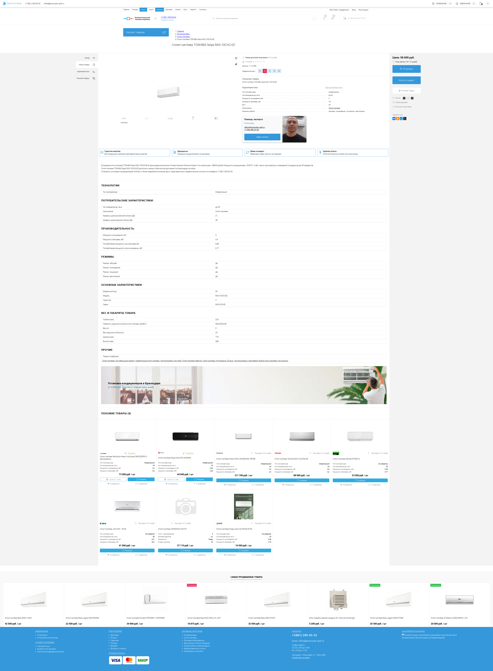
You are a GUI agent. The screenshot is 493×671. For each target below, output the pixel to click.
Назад (87, 58)
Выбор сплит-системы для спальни (273, 361)
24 (279, 71)
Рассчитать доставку (403, 106)
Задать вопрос (262, 137)
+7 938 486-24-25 (251, 130)
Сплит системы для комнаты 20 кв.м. (218, 361)
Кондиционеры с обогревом (246, 361)
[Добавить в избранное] (236, 58)
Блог (185, 10)
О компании (42, 635)
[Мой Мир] (401, 118)
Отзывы (135, 10)
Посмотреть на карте (301, 658)
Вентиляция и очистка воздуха (197, 643)
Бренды (159, 10)
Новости (193, 10)
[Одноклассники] (397, 118)
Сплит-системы (190, 638)
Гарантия (115, 640)
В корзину (142, 479)
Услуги (151, 10)
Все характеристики (334, 87)
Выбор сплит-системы (46, 649)
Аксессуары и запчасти (193, 651)
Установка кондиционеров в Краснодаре (134, 383)
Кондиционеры (190, 635)
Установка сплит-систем (47, 638)
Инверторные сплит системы (147, 361)
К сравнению (142, 483)
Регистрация (363, 10)
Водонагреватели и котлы (195, 648)
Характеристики (83, 71)
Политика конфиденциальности (50, 652)
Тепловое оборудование (194, 640)
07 (260, 71)
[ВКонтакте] (394, 118)
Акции (143, 10)
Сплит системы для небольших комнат (118, 361)
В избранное (114, 483)
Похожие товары (83, 78)
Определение (344, 10)
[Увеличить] (170, 93)
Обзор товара (84, 65)
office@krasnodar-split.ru (254, 127)
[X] (404, 118)
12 (269, 71)
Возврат (114, 646)
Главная (126, 10)
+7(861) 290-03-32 (304, 635)
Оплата (178, 10)
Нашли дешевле (401, 102)
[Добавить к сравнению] (236, 64)
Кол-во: (398, 98)
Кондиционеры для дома (170, 361)
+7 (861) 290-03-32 (168, 17)
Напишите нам (43, 646)
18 (274, 71)
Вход (353, 10)
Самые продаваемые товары (246, 577)
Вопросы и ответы (118, 648)
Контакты (202, 10)
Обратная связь (14, 4)
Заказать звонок (167, 20)
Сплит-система (334, 108)
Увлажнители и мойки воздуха (197, 646)
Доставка (168, 10)
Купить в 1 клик (115, 479)
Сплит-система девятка (192, 361)
